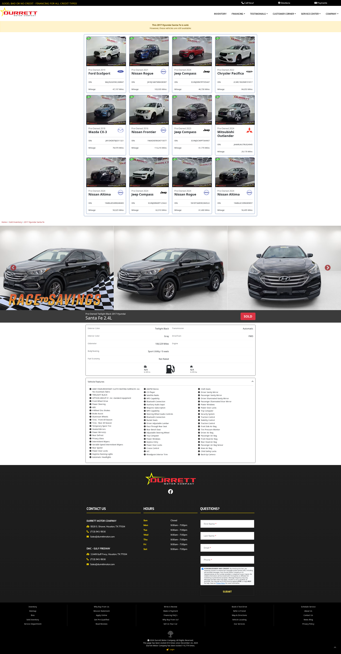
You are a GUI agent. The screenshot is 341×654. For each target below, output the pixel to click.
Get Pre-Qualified (101, 619)
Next (327, 268)
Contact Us (308, 615)
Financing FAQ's (170, 615)
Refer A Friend (239, 611)
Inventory (220, 13)
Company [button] (331, 13)
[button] (170, 420)
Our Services (239, 624)
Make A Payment (170, 611)
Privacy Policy (220, 583)
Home (4, 222)
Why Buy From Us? (171, 619)
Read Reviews (101, 624)
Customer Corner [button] (283, 13)
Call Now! (249, 2)
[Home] (18, 11)
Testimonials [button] (258, 13)
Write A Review (170, 606)
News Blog (308, 619)
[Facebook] (170, 492)
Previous (13, 268)
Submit (227, 591)
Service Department (32, 624)
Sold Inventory (15, 222)
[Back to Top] (335, 647)
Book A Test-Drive (239, 606)
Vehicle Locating (239, 619)
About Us (308, 611)
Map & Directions (239, 615)
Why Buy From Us (101, 606)
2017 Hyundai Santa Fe (34, 222)
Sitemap (32, 611)
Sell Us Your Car (170, 624)
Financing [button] (237, 13)
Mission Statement (102, 611)
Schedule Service (308, 606)
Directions (285, 2)
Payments (322, 2)
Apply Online (101, 615)
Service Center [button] (310, 13)
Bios (33, 615)
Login (171, 649)
